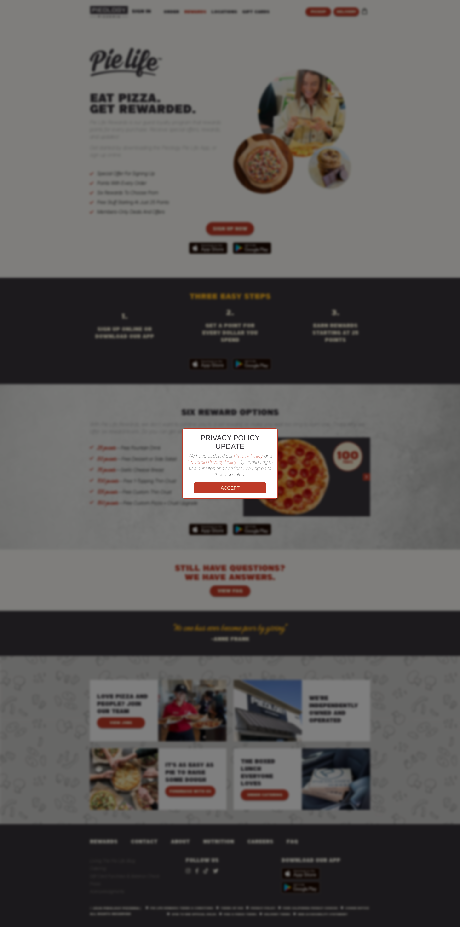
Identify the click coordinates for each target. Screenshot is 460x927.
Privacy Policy (248, 456)
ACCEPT (230, 488)
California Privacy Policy (212, 462)
